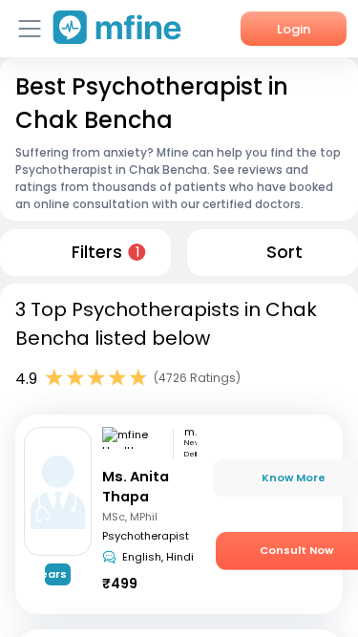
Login (293, 29)
